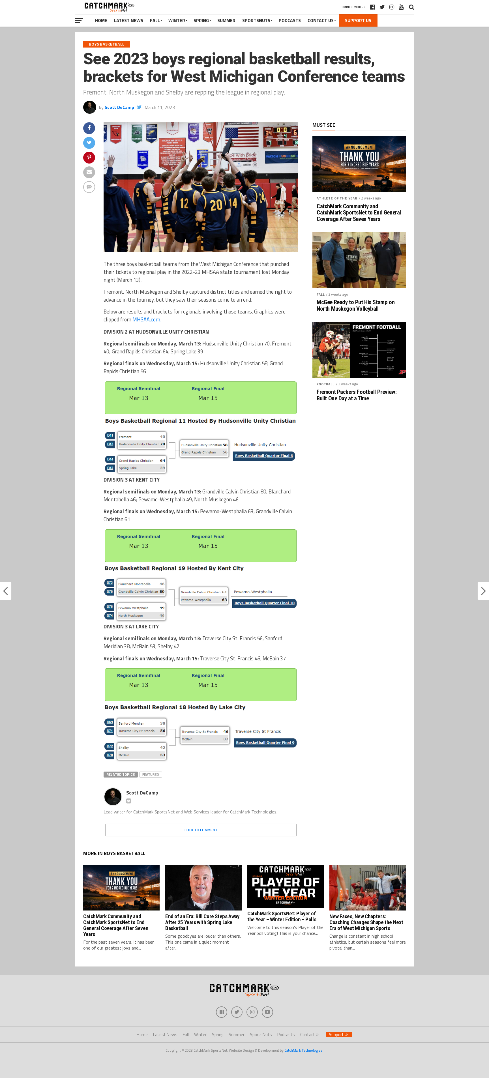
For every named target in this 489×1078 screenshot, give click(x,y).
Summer (226, 20)
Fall (155, 20)
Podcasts (290, 20)
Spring (201, 20)
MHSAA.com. (146, 319)
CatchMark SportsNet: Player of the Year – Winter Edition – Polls (281, 916)
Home (101, 20)
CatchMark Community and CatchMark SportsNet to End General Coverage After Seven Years (359, 213)
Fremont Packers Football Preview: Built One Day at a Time (356, 395)
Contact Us (321, 20)
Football (325, 384)
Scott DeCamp (119, 107)
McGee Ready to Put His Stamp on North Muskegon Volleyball (355, 305)
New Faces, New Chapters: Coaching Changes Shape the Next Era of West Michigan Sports (366, 922)
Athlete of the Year (337, 198)
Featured (150, 774)
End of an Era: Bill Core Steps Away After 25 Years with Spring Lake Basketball (202, 922)
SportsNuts (256, 20)
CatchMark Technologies (303, 1050)
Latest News (128, 20)
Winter (176, 20)
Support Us (358, 20)
